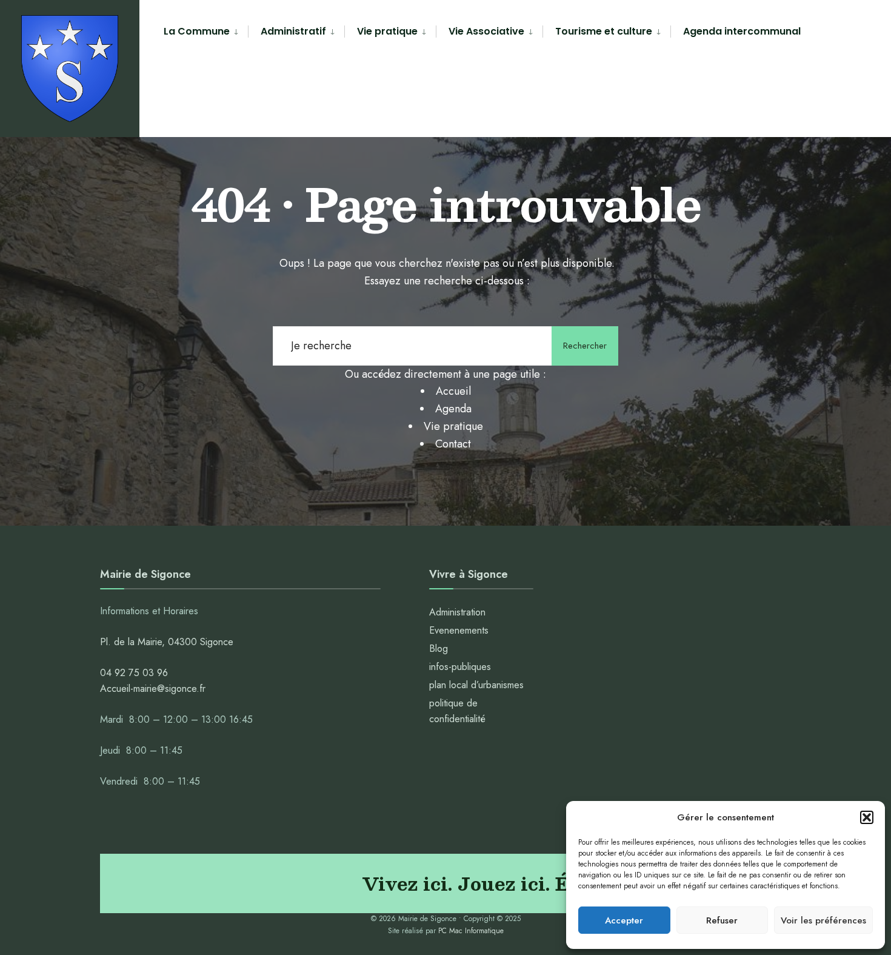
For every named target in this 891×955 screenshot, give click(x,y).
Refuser (722, 920)
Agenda (453, 409)
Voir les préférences (823, 920)
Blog (438, 648)
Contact (453, 444)
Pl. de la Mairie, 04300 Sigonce (166, 642)
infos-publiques (460, 667)
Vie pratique (387, 31)
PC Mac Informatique (471, 930)
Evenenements (459, 630)
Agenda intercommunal (742, 31)
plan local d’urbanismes (476, 685)
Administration (459, 612)
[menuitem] (206, 31)
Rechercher (585, 345)
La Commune (197, 31)
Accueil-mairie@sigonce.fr (152, 688)
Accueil (453, 391)
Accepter (624, 920)
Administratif (293, 31)
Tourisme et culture (603, 31)
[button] (867, 817)
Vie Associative (486, 31)
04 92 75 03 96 (134, 673)
